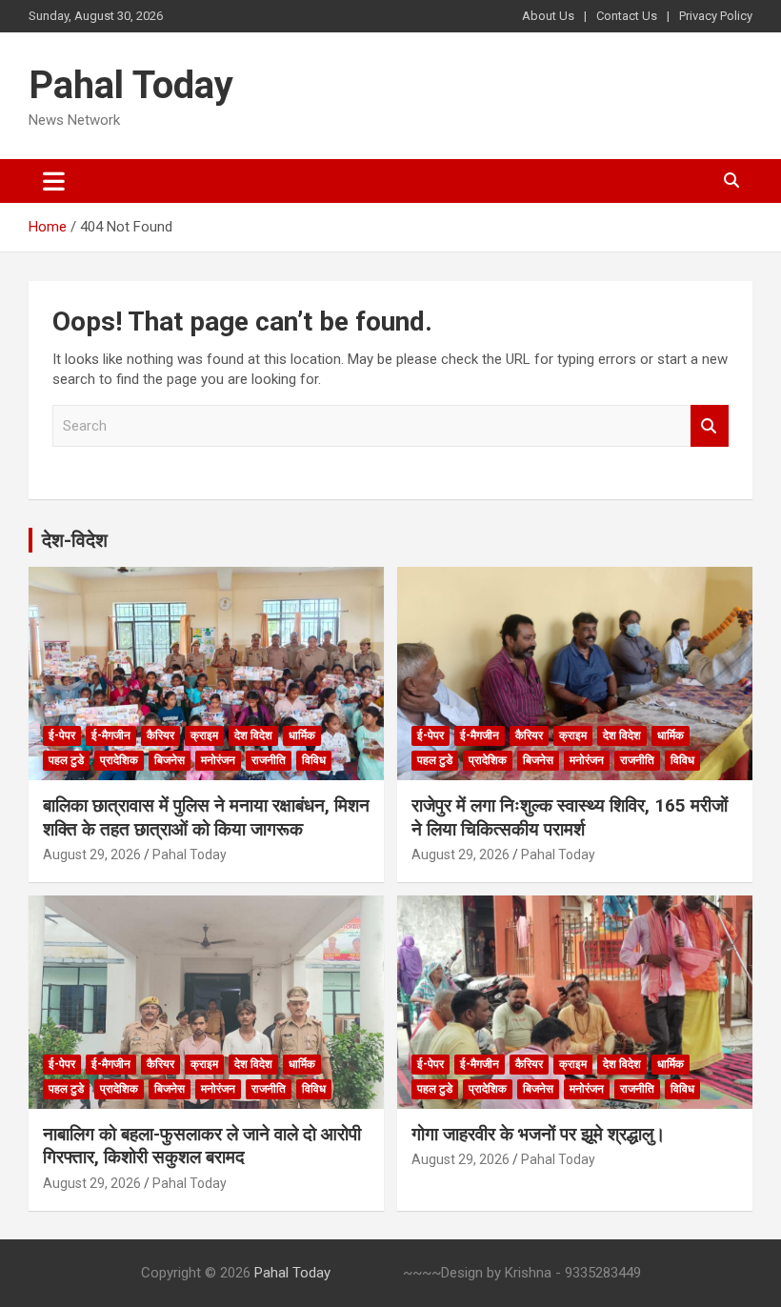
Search (710, 426)
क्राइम (204, 735)
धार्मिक (302, 735)
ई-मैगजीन (110, 735)
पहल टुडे (66, 760)
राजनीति (268, 760)
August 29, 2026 (92, 854)
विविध (314, 760)
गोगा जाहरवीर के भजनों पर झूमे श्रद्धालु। (538, 1134)
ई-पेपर (62, 735)
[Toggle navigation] (54, 181)
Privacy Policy (715, 16)
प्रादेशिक (119, 760)
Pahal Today (131, 85)
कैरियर (160, 735)
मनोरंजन (218, 760)
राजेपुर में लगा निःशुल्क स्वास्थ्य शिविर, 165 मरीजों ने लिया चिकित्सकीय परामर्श (569, 817)
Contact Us (626, 16)
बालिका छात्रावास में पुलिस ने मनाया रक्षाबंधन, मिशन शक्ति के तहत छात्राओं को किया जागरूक (206, 817)
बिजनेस (169, 760)
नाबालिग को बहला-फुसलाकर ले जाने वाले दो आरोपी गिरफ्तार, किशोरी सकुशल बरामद (202, 1146)
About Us (548, 16)
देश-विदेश (75, 540)
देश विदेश (253, 735)
